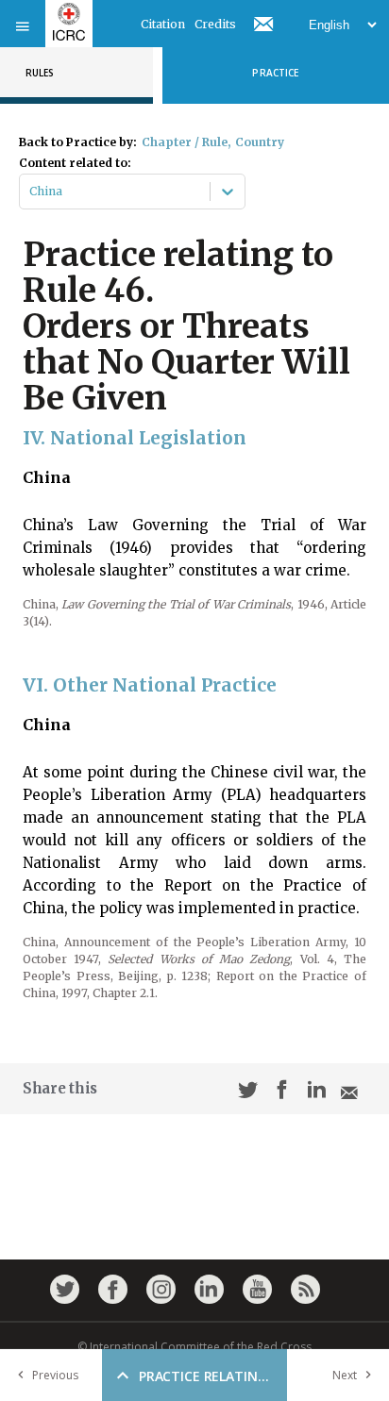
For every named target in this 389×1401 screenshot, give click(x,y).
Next (344, 1375)
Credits (215, 24)
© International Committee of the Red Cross (194, 1347)
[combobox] (30, 191)
